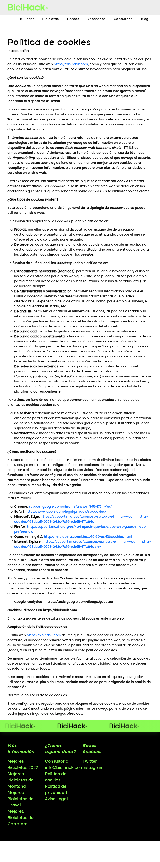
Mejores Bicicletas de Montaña (21, 780)
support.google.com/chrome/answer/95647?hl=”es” (70, 507)
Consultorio (123, 19)
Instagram (93, 768)
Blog (144, 19)
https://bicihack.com (71, 64)
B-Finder (27, 19)
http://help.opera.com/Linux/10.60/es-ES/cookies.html (88, 537)
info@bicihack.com (64, 768)
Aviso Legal (56, 799)
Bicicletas (50, 19)
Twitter (89, 762)
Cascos (73, 19)
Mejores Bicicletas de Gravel (21, 799)
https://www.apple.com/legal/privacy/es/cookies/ (65, 512)
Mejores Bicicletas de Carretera (21, 818)
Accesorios (96, 19)
